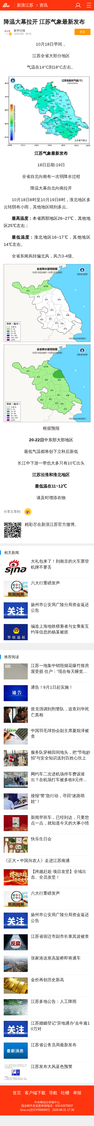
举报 (77, 1093)
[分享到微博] (27, 511)
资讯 (43, 5)
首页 (17, 1093)
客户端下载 (35, 1093)
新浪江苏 (25, 5)
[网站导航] (89, 5)
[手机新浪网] (7, 5)
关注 (82, 32)
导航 (53, 1093)
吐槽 (65, 1093)
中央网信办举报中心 (47, 1102)
